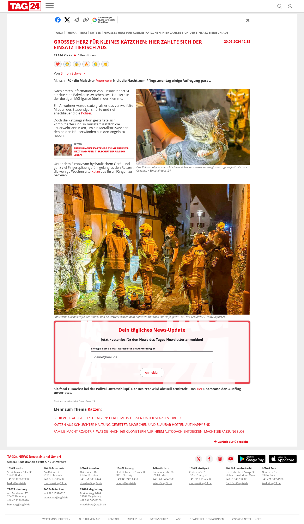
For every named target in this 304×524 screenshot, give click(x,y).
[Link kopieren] (86, 20)
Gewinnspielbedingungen (207, 519)
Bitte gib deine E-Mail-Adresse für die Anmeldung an (123, 348)
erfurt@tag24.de (162, 483)
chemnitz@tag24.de (55, 483)
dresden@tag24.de (91, 483)
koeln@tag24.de (271, 483)
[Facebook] (209, 459)
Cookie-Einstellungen (247, 519)
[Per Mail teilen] (76, 20)
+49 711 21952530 (200, 479)
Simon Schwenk (73, 73)
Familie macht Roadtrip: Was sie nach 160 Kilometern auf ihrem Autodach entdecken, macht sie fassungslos (149, 431)
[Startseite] (24, 6)
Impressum (134, 519)
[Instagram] (220, 459)
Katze (95, 171)
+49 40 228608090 (18, 500)
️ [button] (58, 64)
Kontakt (113, 519)
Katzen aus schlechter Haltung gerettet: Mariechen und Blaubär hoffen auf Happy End (132, 424)
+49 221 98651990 (273, 479)
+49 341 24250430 (127, 479)
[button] (290, 6)
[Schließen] (248, 20)
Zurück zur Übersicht (233, 442)
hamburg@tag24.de (18, 504)
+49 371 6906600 (54, 479)
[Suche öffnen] (279, 6)
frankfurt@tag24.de (237, 483)
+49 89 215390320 (54, 493)
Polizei (86, 113)
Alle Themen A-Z (89, 519)
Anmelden (152, 372)
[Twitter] (198, 459)
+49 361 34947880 (163, 479)
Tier (199, 389)
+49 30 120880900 (18, 479)
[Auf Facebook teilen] (58, 20)
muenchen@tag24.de (56, 497)
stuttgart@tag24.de (200, 483)
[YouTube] (231, 459)
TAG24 (58, 32)
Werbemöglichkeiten (56, 519)
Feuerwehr (104, 80)
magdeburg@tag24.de (93, 504)
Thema (71, 32)
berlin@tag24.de (16, 483)
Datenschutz (159, 519)
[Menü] (49, 6)
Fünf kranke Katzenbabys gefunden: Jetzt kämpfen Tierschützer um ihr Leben (101, 151)
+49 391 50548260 (91, 500)
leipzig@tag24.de (126, 483)
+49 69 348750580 (236, 479)
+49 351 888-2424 (90, 479)
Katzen (95, 32)
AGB (178, 519)
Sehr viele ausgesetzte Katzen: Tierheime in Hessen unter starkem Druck (118, 418)
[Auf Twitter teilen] (67, 20)
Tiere (83, 32)
